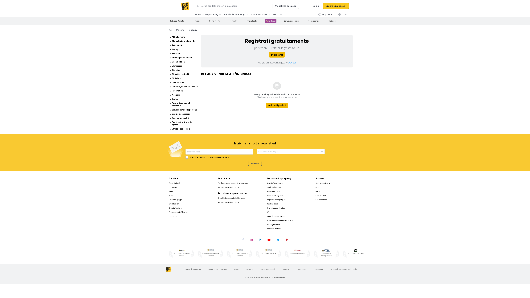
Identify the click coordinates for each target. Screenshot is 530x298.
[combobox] (258, 151)
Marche (180, 30)
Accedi (292, 62)
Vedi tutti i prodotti (277, 105)
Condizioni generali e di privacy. (217, 157)
